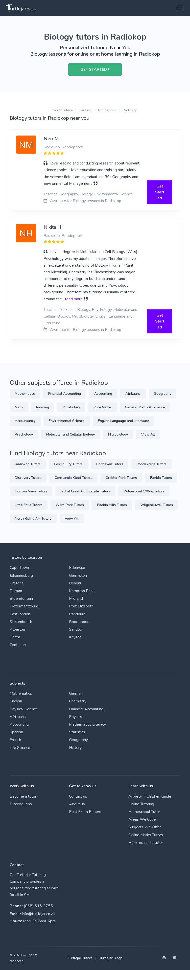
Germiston (78, 575)
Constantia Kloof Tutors (73, 477)
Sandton (76, 629)
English (16, 701)
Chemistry (77, 701)
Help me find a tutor (145, 842)
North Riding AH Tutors (33, 518)
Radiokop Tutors (28, 464)
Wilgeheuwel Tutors (156, 505)
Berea (15, 637)
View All (148, 434)
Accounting (103, 393)
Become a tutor (23, 796)
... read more (72, 299)
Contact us (78, 796)
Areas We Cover (142, 819)
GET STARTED (94, 69)
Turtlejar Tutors (80, 958)
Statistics (77, 732)
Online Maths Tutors (145, 835)
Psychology (24, 434)
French (15, 739)
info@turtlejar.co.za (38, 914)
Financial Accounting (64, 393)
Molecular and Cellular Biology (70, 434)
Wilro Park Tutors (70, 505)
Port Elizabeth (81, 606)
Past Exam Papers (85, 811)
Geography (162, 393)
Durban (16, 591)
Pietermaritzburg (24, 606)
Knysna (75, 637)
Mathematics (25, 393)
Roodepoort (107, 110)
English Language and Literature (123, 420)
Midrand (76, 598)
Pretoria (17, 583)
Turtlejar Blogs (110, 958)
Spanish (16, 732)
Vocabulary (71, 407)
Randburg (77, 614)
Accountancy (25, 420)
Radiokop (130, 110)
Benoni (75, 583)
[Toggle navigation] (178, 8)
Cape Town (19, 567)
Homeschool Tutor (144, 811)
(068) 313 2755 (38, 906)
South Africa (63, 110)
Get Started (159, 192)
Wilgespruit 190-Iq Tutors (143, 491)
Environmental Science (67, 420)
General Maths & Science (145, 407)
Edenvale (77, 567)
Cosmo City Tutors (68, 464)
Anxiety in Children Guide (149, 796)
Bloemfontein (21, 598)
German (75, 693)
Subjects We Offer (144, 827)
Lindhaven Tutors (109, 464)
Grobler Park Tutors (121, 477)
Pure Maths (103, 407)
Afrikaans (133, 393)
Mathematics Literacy (87, 724)
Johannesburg (21, 575)
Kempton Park (81, 591)
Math (19, 407)
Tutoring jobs (21, 804)
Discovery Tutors (28, 477)
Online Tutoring (141, 804)
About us (77, 804)
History (75, 747)
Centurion (18, 644)
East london (20, 614)
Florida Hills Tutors (112, 505)
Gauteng (85, 110)
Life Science (20, 747)
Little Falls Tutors (28, 505)
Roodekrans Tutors (151, 464)
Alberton (17, 629)
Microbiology (118, 434)
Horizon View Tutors (31, 491)
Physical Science (24, 709)
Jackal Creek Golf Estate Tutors (85, 491)
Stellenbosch (21, 621)
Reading (42, 407)
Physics (75, 716)
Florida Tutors (161, 477)
